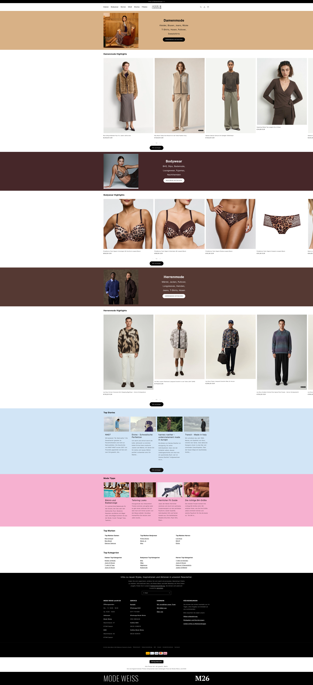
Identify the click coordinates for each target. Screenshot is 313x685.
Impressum (177, 647)
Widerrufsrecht (136, 647)
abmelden (160, 588)
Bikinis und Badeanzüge (111, 501)
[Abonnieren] (169, 593)
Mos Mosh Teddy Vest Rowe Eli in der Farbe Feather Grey (170, 135)
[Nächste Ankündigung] (209, 1)
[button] (106, 7)
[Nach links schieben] (153, 143)
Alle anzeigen (156, 148)
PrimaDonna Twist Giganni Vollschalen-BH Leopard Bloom (170, 251)
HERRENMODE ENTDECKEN (174, 296)
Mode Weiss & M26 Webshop (115, 647)
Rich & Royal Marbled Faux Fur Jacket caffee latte (117, 135)
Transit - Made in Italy (196, 434)
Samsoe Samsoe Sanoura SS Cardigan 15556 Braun (219, 135)
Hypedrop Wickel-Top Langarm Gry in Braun (269, 127)
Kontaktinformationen (168, 647)
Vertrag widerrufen (156, 661)
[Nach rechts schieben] (160, 143)
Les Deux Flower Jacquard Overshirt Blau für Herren (220, 381)
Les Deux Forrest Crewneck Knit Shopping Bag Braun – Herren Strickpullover (124, 392)
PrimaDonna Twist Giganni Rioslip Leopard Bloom (218, 251)
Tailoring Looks (139, 500)
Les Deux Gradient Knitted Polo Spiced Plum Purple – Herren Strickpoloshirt (278, 392)
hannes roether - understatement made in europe (169, 437)
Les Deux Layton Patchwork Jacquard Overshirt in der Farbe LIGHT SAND (174, 381)
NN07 (108, 434)
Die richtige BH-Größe (196, 500)
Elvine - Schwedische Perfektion (142, 435)
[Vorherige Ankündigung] (104, 1)
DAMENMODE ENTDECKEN (174, 39)
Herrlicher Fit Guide (168, 500)
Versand (159, 647)
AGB (155, 647)
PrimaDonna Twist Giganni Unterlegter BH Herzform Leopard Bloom (122, 251)
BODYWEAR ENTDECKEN (174, 180)
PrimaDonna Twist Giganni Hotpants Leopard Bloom (271, 251)
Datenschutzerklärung (157, 586)
